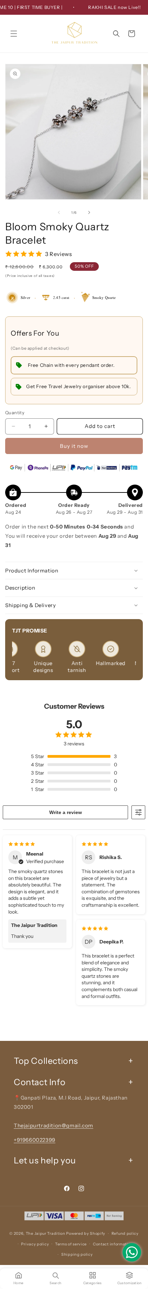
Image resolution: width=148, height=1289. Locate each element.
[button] (13, 33)
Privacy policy (35, 1244)
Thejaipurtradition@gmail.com (53, 1125)
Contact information (113, 1244)
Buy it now (74, 446)
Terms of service (71, 1244)
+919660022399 (34, 1140)
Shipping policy (77, 1254)
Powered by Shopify (85, 1233)
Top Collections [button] (46, 1061)
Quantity (14, 412)
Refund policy (125, 1233)
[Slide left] (58, 212)
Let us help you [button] (45, 1160)
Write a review (65, 812)
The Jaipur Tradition (45, 1233)
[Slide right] (89, 212)
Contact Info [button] (39, 1082)
